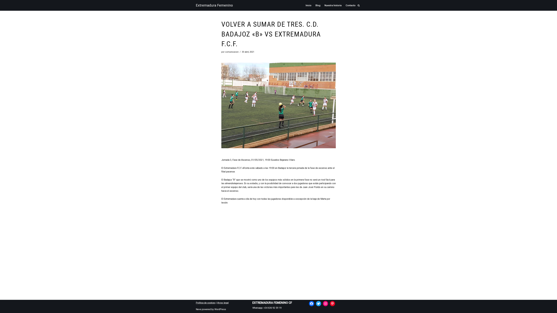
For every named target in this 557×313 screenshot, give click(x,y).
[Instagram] (325, 303)
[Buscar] (359, 5)
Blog (317, 5)
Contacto (351, 5)
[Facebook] (311, 303)
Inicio (308, 5)
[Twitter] (318, 303)
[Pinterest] (332, 303)
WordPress (220, 309)
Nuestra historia (333, 5)
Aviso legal (223, 302)
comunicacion (232, 52)
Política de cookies (205, 302)
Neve (198, 309)
